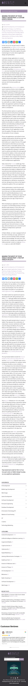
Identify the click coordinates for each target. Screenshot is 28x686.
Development (15, 31)
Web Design (5, 585)
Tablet (20, 36)
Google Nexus (9, 360)
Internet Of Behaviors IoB (8, 563)
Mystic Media (19, 125)
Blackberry (4, 353)
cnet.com (17, 395)
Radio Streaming (6, 578)
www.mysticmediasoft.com (9, 464)
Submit (21, 659)
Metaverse (4, 574)
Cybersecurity (5, 549)
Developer (8, 31)
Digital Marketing (6, 553)
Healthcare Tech (6, 560)
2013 (7, 298)
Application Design (8, 29)
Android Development (9, 27)
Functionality (16, 32)
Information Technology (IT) (9, 511)
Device (21, 31)
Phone (13, 36)
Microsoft (4, 273)
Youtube (13, 164)
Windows (14, 275)
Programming (20, 273)
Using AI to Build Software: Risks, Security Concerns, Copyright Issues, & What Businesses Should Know (13, 608)
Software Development (8, 581)
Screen (17, 36)
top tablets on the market (17, 47)
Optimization (5, 36)
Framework (10, 32)
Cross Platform (17, 29)
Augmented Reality (6, 542)
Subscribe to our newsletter (9, 657)
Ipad (20, 271)
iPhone (10, 34)
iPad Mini (4, 329)
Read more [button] (4, 643)
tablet (15, 431)
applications (5, 315)
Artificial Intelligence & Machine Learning (12, 538)
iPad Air (18, 327)
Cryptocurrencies (6, 545)
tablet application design (8, 291)
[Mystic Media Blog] (8, 3)
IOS (18, 271)
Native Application (17, 34)
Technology (8, 275)
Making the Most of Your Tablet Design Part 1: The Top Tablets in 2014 (13, 258)
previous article (16, 87)
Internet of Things (6, 567)
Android (5, 269)
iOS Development (19, 27)
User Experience (9, 38)
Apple (9, 269)
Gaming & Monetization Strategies (10, 556)
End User (4, 32)
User (3, 38)
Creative (4, 521)
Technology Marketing (7, 525)
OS (10, 36)
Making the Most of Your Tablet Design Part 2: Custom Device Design (13, 17)
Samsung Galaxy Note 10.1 (17, 358)
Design (3, 31)
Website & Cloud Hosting (8, 514)
